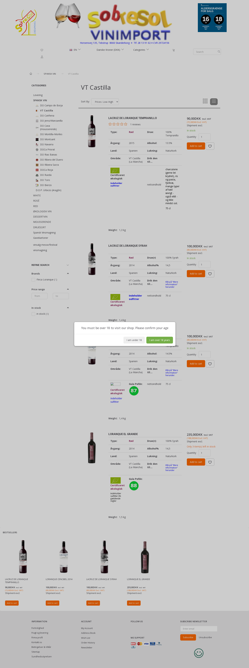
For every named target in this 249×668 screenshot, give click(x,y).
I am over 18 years (159, 340)
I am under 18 (134, 340)
